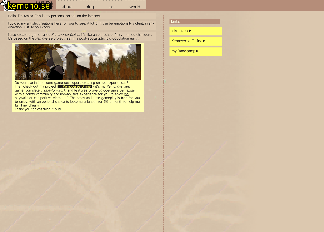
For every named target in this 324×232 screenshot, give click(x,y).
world (135, 7)
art (112, 7)
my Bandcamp (184, 51)
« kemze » (180, 31)
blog (90, 7)
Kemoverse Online (77, 86)
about (67, 7)
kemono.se (28, 6)
